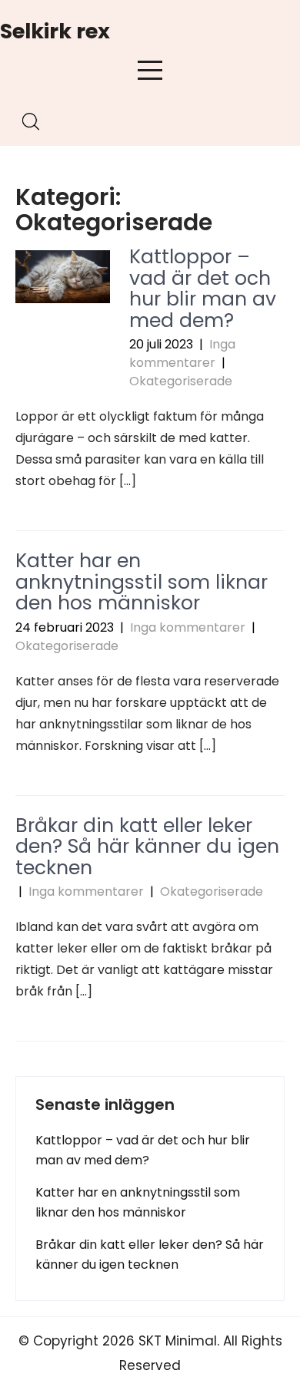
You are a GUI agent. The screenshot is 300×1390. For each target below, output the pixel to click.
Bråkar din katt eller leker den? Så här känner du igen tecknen (147, 846)
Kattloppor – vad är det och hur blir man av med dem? (202, 288)
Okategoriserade (180, 381)
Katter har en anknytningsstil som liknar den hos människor (141, 581)
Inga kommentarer (182, 353)
